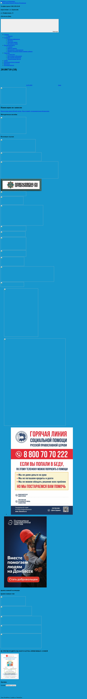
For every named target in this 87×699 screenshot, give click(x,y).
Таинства (7, 53)
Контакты (7, 63)
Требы (6, 60)
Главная (6, 34)
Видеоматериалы (9, 65)
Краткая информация (13, 39)
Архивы (3, 685)
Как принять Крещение (14, 57)
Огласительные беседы (14, 59)
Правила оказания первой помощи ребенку (20, 51)
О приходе (7, 37)
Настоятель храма (12, 43)
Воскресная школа (9, 45)
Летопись (10, 40)
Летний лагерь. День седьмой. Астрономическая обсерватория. (25, 111)
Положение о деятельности (15, 50)
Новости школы (12, 48)
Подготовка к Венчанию (14, 56)
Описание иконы (12, 42)
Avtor (59, 85)
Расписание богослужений (12, 62)
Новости (9, 36)
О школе (9, 47)
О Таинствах (11, 54)
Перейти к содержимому (8, 1)
